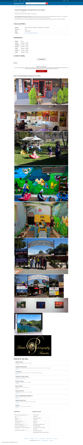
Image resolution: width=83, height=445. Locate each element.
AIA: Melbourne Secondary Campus (38, 424)
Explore (20, 0)
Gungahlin (24, 6)
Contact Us (28, 0)
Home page (15, 0)
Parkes (17, 416)
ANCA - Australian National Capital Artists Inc (24, 395)
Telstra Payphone (19, 422)
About (24, 0)
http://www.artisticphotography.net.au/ (31, 32)
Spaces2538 (35, 429)
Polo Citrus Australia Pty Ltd (37, 430)
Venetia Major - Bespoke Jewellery (21, 376)
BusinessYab (38, 440)
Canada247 (51, 440)
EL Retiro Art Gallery (19, 381)
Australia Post (35, 416)
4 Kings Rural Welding (20, 421)
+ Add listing (32, 438)
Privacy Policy (42, 438)
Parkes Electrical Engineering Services (22, 414)
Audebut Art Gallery (19, 361)
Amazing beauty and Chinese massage (39, 427)
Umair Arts (17, 405)
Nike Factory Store (36, 414)
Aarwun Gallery (18, 371)
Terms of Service (49, 438)
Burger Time (35, 422)
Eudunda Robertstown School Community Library (41, 432)
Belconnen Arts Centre (19, 390)
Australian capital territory (18, 6)
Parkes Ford (18, 419)
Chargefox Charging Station (21, 424)
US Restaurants (45, 440)
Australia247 (19, 3)
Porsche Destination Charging (21, 430)
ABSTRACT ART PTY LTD (20, 400)
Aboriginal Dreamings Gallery (21, 366)
